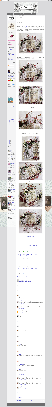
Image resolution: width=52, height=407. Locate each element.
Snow (10, 124)
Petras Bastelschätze (21, 329)
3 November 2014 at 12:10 (22, 332)
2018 (9, 110)
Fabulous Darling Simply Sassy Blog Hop (13, 190)
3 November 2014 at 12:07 (22, 322)
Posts (9, 65)
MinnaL (20, 354)
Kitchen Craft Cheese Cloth (23, 269)
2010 (9, 143)
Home (31, 400)
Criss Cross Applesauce (12, 120)
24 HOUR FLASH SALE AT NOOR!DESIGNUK (12, 119)
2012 (9, 141)
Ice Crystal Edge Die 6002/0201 (35, 245)
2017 (9, 111)
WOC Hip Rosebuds (27, 276)
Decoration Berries (36, 261)
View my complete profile (11, 76)
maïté (19, 369)
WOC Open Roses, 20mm (19, 276)
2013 (9, 140)
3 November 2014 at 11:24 (22, 312)
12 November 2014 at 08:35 (22, 388)
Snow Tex (19, 268)
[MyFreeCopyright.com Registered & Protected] (11, 55)
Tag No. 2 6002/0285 (30, 245)
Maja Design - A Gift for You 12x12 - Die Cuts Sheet (19, 254)
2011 (9, 142)
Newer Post (19, 400)
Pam (19, 305)
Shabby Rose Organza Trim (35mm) (27, 262)
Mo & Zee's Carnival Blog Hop (12, 151)
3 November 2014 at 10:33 (22, 303)
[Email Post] (26, 280)
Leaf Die (25, 244)
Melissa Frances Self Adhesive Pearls (32, 254)
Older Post (42, 400)
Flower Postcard (11, 122)
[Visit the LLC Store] (19, 251)
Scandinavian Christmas (12, 125)
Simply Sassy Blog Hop (12, 202)
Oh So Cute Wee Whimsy (12, 126)
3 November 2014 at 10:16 (22, 298)
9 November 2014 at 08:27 (22, 374)
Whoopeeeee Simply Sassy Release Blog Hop (12, 171)
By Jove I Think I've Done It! (13, 196)
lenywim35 (20, 386)
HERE (21, 19)
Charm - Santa (28, 268)
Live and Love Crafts (25, 26)
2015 (9, 113)
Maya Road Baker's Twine (32, 261)
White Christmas (11, 127)
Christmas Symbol (11, 121)
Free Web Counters (11, 106)
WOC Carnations (36, 269)
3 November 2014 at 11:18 (22, 308)
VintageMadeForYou (11, 49)
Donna (20, 344)
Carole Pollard (20, 300)
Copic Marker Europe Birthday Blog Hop (13, 157)
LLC (23, 281)
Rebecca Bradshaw (21, 364)
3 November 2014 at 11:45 (22, 317)
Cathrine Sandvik (21, 376)
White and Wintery (11, 123)
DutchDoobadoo (21, 281)
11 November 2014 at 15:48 (22, 379)
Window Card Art (20, 244)
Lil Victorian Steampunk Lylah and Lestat (13, 209)
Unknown (20, 310)
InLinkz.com (18, 279)
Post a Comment (20, 397)
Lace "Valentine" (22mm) (23, 261)
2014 (9, 114)
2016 (9, 112)
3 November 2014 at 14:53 (22, 337)
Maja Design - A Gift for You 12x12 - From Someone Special (28, 255)
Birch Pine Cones (32, 269)
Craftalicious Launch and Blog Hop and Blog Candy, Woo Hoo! (13, 164)
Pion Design (29, 281)
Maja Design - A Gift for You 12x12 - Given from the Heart (23, 254)
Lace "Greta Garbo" (36, 254)
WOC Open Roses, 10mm (23, 276)
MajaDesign (26, 281)
